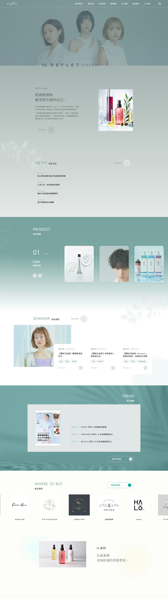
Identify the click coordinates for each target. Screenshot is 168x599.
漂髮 (67, 361)
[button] (72, 61)
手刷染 (133, 361)
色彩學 (74, 361)
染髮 (61, 361)
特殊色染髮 (142, 361)
